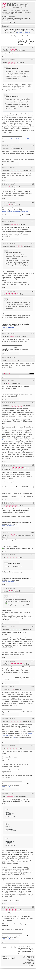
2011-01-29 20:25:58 (8, 221)
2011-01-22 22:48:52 (8, 60)
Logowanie (5, 14)
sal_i (4, 383)
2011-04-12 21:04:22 (8, 793)
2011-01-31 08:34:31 (8, 465)
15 (14, 36)
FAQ (12, 10)
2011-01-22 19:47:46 (8, 47)
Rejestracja (27, 12)
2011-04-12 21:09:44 (8, 907)
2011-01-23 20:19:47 (8, 184)
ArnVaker (6, 170)
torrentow (6, 535)
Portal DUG (5, 10)
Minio (5, 62)
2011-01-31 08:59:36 (8, 503)
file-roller (4, 440)
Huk (4, 796)
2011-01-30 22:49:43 (8, 403)
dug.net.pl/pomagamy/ (23, 32)
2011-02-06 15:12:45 (8, 661)
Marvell (5, 148)
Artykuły (17, 10)
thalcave (5, 336)
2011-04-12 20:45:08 (8, 746)
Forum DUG (24, 10)
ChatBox (4, 12)
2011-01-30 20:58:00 (8, 357)
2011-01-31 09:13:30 (8, 555)
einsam (5, 187)
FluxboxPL (14, 139)
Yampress (6, 224)
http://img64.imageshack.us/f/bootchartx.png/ (15, 211)
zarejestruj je (21, 18)
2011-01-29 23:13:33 (8, 334)
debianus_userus (9, 246)
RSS (11, 14)
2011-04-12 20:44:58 (8, 718)
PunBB (32, 956)
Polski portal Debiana (8, 327)
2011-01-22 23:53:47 (8, 145)
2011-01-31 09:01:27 (8, 532)
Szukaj (20, 12)
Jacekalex (6, 468)
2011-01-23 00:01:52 (8, 168)
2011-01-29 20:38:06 (8, 243)
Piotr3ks (5, 50)
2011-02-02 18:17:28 (8, 588)
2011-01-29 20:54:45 (8, 291)
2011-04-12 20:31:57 (8, 687)
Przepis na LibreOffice (24, 139)
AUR (14, 737)
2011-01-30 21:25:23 (8, 380)
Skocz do (4, 956)
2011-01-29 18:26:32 (8, 202)
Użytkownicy (13, 12)
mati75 (5, 360)
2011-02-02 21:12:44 (8, 626)
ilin (4, 294)
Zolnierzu (6, 689)
